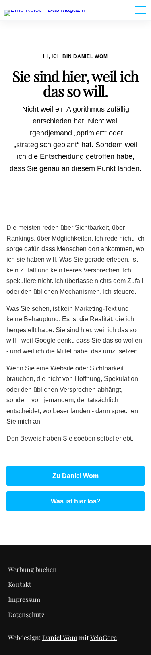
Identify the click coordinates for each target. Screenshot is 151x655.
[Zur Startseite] (44, 9)
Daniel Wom (59, 637)
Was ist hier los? (76, 501)
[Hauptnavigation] (135, 10)
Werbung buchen (32, 569)
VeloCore (103, 637)
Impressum (24, 599)
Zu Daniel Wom (75, 475)
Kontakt (19, 584)
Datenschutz (26, 614)
